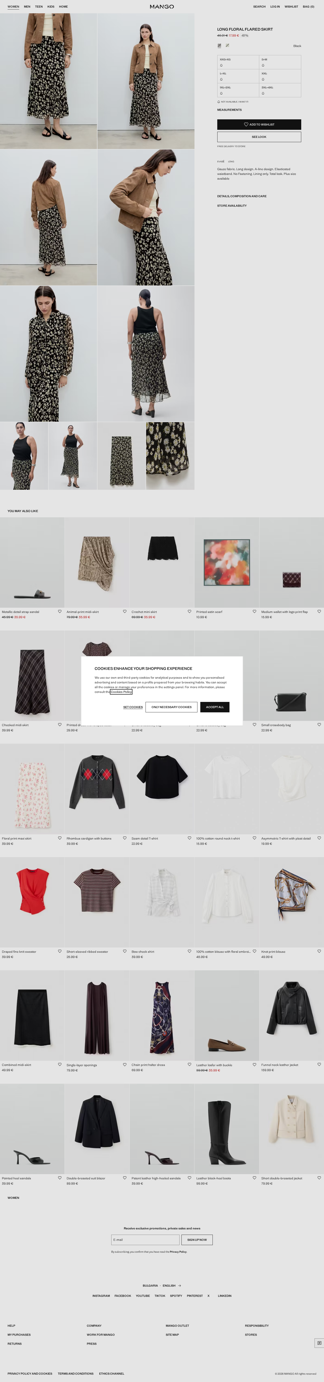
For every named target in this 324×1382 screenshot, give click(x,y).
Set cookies (133, 707)
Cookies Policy (121, 692)
